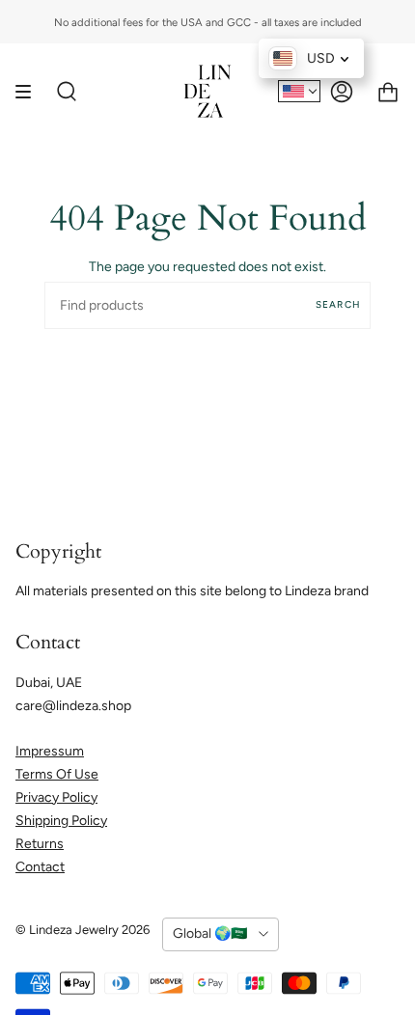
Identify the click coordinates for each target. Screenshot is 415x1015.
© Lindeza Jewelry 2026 (82, 929)
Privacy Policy (56, 797)
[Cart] (388, 91)
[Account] (341, 91)
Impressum (49, 751)
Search (338, 304)
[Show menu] (29, 91)
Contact (40, 867)
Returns (39, 844)
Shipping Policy (61, 820)
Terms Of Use (56, 774)
